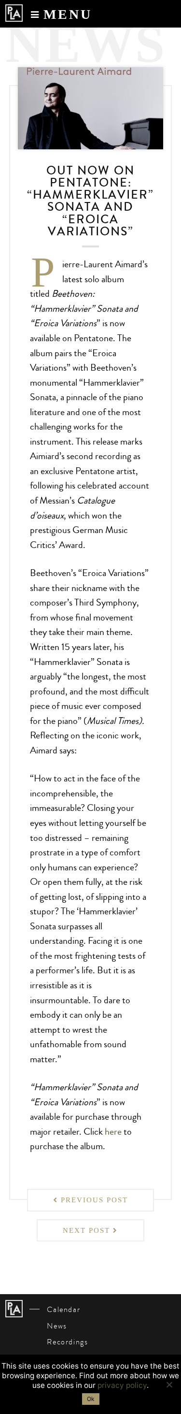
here (113, 1132)
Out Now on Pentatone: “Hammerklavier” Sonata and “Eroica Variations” (90, 201)
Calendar (63, 1309)
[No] (169, 1384)
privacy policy (122, 1385)
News (57, 1326)
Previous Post (93, 1200)
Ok (91, 1398)
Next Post (88, 1230)
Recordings (67, 1342)
